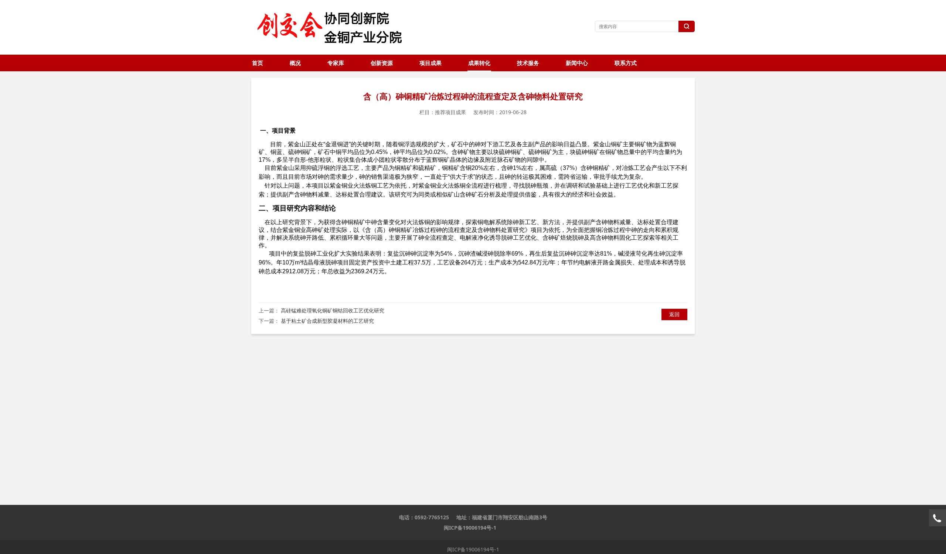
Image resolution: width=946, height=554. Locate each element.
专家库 (335, 63)
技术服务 (528, 63)
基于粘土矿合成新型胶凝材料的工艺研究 (327, 320)
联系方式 (626, 63)
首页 (257, 63)
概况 (295, 63)
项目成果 (430, 63)
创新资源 (382, 63)
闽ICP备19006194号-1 (470, 527)
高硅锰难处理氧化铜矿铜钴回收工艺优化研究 (332, 310)
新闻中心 (577, 63)
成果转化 (479, 63)
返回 (674, 314)
